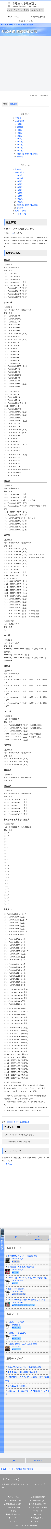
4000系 (19, 130)
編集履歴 (13, 104)
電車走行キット (38, 1518)
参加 (27, 10)
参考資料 (20, 157)
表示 (5, 104)
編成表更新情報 (14, 1514)
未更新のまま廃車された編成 (27, 154)
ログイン (18, 10)
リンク (14, 1521)
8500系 (19, 136)
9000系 (19, 139)
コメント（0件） (21, 211)
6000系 (19, 133)
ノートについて (20, 214)
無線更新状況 (19, 121)
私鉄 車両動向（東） (14, 1504)
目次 (23, 114)
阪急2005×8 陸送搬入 (17, 1386)
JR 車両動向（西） (38, 1501)
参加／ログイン (38, 10)
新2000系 (20, 127)
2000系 (19, 124)
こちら (11, 233)
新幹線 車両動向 (14, 1508)
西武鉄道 (25, 1122)
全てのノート (11, 1164)
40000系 (20, 151)
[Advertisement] (25, 63)
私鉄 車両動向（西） (38, 1504)
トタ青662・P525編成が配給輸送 (23, 1372)
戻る (13, 1460)
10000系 (20, 142)
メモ (10, 10)
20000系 (20, 145)
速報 (14, 1511)
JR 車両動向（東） (14, 1501)
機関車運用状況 (38, 1497)
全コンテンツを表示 (26, 21)
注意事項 (18, 118)
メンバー (14, 1518)
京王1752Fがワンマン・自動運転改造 (24, 1367)
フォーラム (14, 1497)
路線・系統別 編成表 (38, 1508)
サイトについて (38, 1521)
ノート (38, 1514)
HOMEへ (38, 1460)
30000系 (20, 148)
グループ (38, 1511)
